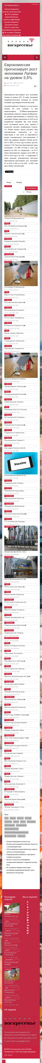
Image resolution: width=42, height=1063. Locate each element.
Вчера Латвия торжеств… (14, 594)
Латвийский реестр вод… (14, 692)
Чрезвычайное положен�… (15, 387)
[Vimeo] (27, 931)
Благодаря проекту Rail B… (15, 448)
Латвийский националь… (14, 491)
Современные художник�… (15, 625)
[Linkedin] (27, 915)
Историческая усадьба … (14, 753)
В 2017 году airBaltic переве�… (17, 715)
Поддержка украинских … (15, 433)
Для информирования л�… (15, 579)
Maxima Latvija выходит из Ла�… (17, 676)
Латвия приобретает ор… (14, 618)
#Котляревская (10, 836)
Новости (8, 186)
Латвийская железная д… (14, 506)
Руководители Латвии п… (14, 440)
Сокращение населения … (15, 341)
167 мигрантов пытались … (15, 417)
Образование (9, 315)
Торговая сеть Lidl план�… (15, 661)
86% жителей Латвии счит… (15, 761)
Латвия (7, 353)
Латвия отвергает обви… (14, 730)
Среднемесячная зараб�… (15, 257)
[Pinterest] (27, 918)
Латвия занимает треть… (14, 769)
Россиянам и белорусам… (14, 287)
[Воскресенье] (21, 43)
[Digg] (28, 925)
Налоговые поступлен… (13, 653)
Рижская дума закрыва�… (15, 799)
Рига (6, 231)
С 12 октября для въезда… (15, 522)
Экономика (9, 254)
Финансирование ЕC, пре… (15, 552)
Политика (8, 556)
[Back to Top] (3, 1061)
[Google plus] (28, 910)
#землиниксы (21, 825)
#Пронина (21, 836)
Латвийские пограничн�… (15, 425)
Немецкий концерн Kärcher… (16, 746)
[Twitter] (28, 907)
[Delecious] (27, 933)
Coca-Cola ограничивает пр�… (17, 738)
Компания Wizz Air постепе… (16, 410)
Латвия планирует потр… (14, 807)
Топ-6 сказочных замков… (14, 669)
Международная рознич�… (15, 394)
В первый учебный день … (15, 792)
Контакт (36, 4)
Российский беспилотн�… (15, 302)
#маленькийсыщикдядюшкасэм (16, 832)
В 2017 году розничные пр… (15, 602)
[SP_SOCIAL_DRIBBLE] (27, 923)
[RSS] (27, 902)
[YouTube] (27, 912)
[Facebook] (27, 905)
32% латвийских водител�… (16, 226)
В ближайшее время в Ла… (15, 475)
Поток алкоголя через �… (15, 587)
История (7, 615)
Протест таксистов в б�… (15, 234)
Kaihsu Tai (12, 166)
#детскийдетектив (11, 829)
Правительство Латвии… (14, 483)
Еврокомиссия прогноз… (14, 498)
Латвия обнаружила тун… (14, 218)
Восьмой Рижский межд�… (16, 514)
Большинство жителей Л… (15, 784)
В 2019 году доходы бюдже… (16, 723)
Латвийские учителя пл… (14, 349)
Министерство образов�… (15, 699)
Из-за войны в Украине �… (15, 249)
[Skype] (27, 928)
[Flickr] (27, 920)
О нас (33, 4)
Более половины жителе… (15, 646)
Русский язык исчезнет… (14, 310)
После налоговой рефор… (14, 684)
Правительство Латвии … (14, 402)
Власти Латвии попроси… (14, 610)
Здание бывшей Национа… (15, 707)
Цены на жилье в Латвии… (15, 379)
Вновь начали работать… (14, 333)
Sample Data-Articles (11, 638)
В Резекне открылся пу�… (15, 325)
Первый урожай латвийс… (15, 241)
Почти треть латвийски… (14, 318)
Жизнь (7, 223)
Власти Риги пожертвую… (15, 295)
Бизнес (7, 246)
